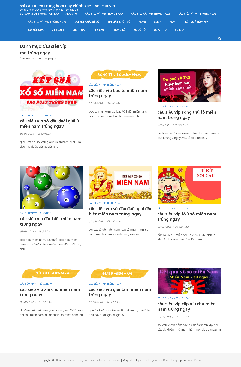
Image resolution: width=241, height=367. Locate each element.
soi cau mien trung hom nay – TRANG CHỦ (48, 13)
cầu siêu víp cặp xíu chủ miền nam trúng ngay (187, 306)
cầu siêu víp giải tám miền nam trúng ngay (120, 291)
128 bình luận (44, 231)
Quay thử (160, 29)
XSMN (157, 21)
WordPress (194, 360)
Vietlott (58, 29)
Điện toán (79, 29)
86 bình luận (182, 226)
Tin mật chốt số (118, 21)
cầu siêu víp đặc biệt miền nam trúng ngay (51, 221)
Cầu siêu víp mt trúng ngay (197, 13)
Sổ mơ (179, 29)
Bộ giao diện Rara (158, 360)
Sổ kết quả (36, 29)
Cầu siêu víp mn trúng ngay (47, 21)
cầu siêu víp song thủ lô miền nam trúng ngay (187, 114)
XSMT (173, 21)
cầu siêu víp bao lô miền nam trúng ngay (118, 93)
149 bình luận (113, 221)
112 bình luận (113, 302)
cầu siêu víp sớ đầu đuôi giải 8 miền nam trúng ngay (49, 123)
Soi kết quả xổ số (87, 21)
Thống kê (118, 29)
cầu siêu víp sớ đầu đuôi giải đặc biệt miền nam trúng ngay (120, 211)
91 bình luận (181, 124)
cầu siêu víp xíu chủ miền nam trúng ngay (50, 291)
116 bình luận (44, 133)
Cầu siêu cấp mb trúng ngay (150, 13)
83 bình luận (182, 316)
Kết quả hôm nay (197, 21)
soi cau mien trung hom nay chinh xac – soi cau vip (67, 5)
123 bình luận (44, 302)
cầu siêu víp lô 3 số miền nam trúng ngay (187, 216)
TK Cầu (99, 29)
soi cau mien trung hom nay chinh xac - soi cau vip (90, 360)
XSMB (142, 21)
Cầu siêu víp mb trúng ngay (104, 13)
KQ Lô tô (140, 29)
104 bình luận (113, 103)
